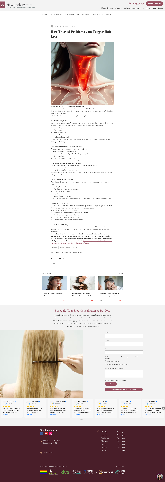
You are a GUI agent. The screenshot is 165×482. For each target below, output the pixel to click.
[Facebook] (41, 433)
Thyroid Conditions (65, 247)
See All (121, 273)
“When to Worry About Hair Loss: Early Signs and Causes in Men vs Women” (110, 294)
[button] (121, 14)
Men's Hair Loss (69, 14)
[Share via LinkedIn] (60, 258)
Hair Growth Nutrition (56, 14)
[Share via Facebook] (51, 258)
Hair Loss (54, 247)
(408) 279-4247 (139, 4)
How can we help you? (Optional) (114, 368)
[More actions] (113, 26)
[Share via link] (64, 258)
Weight (75, 247)
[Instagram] (50, 433)
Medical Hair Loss (77, 252)
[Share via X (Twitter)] (56, 258)
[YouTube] (46, 433)
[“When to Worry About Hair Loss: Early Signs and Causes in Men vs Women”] (110, 283)
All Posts (44, 14)
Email (107, 341)
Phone (107, 349)
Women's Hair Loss (98, 14)
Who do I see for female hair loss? (53, 294)
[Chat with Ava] (159, 476)
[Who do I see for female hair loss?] (54, 283)
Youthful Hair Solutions (83, 14)
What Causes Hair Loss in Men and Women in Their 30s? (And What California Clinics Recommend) (82, 294)
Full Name (108, 332)
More (107, 14)
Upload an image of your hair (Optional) (115, 380)
